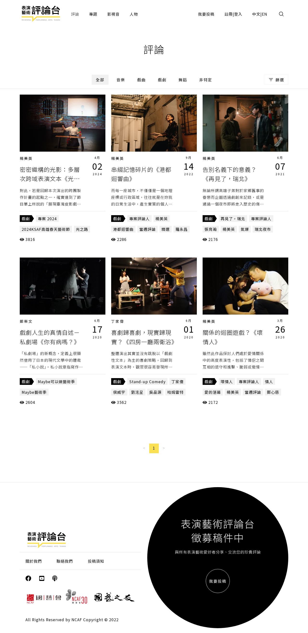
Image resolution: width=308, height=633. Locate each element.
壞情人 (227, 381)
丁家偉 (117, 321)
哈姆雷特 (175, 392)
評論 (75, 14)
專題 (93, 14)
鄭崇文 (26, 321)
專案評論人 (139, 218)
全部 (100, 80)
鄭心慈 (273, 392)
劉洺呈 (137, 392)
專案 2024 (47, 218)
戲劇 (162, 80)
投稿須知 (96, 561)
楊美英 (26, 158)
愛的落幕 (213, 392)
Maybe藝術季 (34, 392)
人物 (134, 14)
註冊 (229, 14)
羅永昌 (181, 229)
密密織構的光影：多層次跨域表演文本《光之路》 (50, 178)
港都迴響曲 (123, 229)
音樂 (120, 80)
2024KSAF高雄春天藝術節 (46, 229)
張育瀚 (211, 229)
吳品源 (155, 392)
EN (264, 14)
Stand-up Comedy (147, 381)
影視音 (113, 14)
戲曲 (141, 80)
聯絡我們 (65, 561)
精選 (165, 229)
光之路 (82, 229)
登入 (238, 14)
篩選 (280, 80)
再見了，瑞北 (233, 218)
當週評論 (147, 229)
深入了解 (62, 123)
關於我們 (34, 561)
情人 (269, 381)
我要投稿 (206, 14)
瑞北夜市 (263, 229)
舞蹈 (183, 80)
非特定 (205, 80)
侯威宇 (119, 392)
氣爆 (245, 229)
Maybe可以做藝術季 (56, 381)
